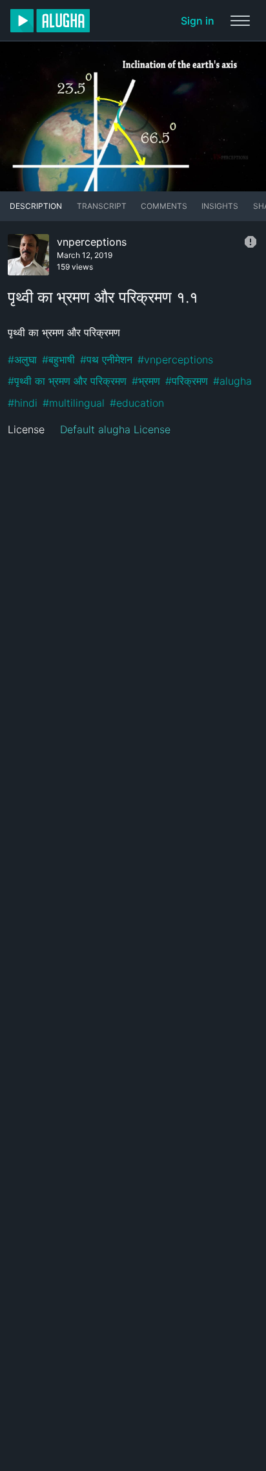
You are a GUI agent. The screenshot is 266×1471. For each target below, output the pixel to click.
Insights (219, 206)
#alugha (232, 380)
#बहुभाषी (58, 359)
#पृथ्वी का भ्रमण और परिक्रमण (67, 380)
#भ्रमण (146, 380)
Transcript (102, 206)
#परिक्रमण (186, 380)
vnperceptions (92, 241)
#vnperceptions (175, 359)
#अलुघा (22, 359)
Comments (164, 206)
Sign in (197, 20)
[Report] (250, 242)
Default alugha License (115, 429)
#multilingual (74, 402)
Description (36, 206)
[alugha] (50, 20)
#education (137, 402)
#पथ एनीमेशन (106, 359)
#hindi (22, 402)
